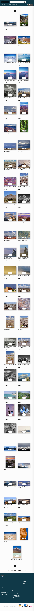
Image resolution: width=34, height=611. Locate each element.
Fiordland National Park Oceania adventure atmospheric (24, 434)
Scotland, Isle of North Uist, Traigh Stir (9, 44)
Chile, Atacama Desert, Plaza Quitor (23, 540)
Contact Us (14, 587)
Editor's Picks (9, 4)
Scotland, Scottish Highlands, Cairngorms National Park (23, 27)
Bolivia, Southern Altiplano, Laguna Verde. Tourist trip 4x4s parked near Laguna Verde (17, 559)
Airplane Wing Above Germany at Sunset (9, 80)
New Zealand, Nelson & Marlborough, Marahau (9, 505)
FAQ (2, 587)
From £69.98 (6, 29)
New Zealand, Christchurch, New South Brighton (9, 469)
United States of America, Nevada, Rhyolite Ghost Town (10, 204)
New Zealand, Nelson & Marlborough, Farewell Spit (23, 487)
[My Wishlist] (27, 2)
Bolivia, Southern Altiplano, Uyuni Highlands (8, 541)
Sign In (30, 4)
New (16, 4)
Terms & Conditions (4, 594)
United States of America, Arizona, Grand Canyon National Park (23, 115)
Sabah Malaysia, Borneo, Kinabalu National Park (24, 63)
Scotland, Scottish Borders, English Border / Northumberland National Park (10, 522)
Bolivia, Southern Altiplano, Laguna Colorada (23, 45)
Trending (13, 4)
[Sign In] (32, 2)
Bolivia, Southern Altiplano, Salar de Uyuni (10, 62)
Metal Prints (3, 596)
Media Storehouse (13, 606)
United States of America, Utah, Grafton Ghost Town (9, 293)
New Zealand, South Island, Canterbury (23, 451)
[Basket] (30, 2)
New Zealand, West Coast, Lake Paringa (9, 451)
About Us (24, 576)
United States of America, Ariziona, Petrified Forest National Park (24, 98)
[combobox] (16, 2)
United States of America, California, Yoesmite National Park (9, 98)
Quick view (10, 24)
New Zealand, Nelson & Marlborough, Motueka (23, 505)
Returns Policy (3, 590)
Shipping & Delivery (4, 592)
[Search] (24, 2)
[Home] (5, 2)
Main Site (26, 4)
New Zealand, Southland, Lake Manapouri (10, 486)
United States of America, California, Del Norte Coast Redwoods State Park (23, 133)
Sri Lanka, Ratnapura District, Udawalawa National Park (10, 434)
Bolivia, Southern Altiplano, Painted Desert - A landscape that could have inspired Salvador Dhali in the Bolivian (24, 523)
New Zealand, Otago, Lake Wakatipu (23, 468)
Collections (3, 4)
